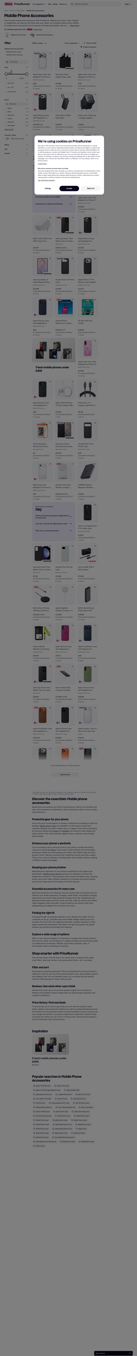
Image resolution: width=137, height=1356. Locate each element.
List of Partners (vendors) (46, 180)
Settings (48, 188)
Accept (69, 188)
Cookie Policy (42, 164)
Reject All (90, 188)
